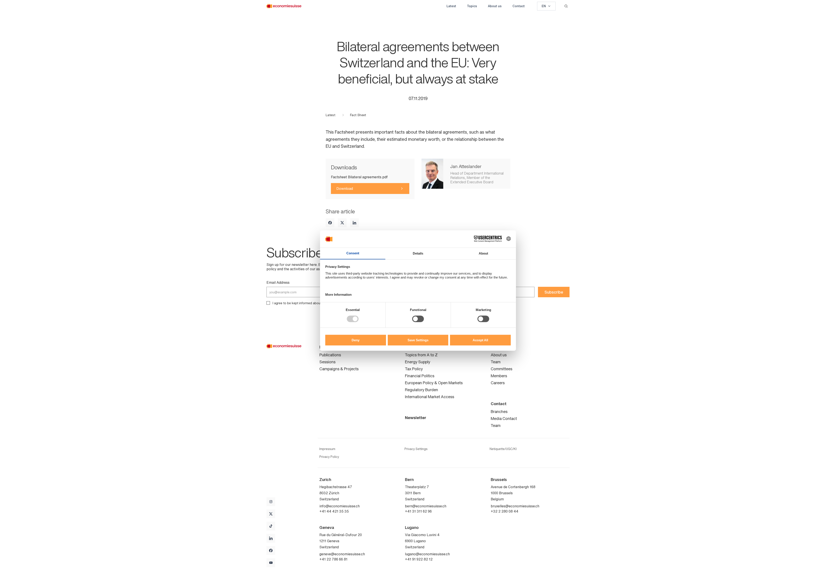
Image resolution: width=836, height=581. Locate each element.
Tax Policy (414, 369)
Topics (472, 6)
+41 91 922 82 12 (419, 559)
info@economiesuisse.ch (339, 506)
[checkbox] (268, 303)
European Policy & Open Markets (434, 383)
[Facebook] (330, 222)
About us (495, 6)
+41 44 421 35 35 (334, 511)
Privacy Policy (329, 457)
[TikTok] (270, 526)
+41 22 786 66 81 (333, 559)
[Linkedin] (354, 222)
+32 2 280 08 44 (504, 511)
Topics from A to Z (421, 355)
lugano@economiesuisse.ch (427, 554)
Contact (518, 6)
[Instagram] (270, 501)
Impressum (327, 449)
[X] (342, 222)
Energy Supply (417, 362)
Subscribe (553, 292)
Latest (451, 6)
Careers (498, 383)
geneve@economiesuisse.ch (342, 554)
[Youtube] (270, 562)
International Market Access (429, 396)
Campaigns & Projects (339, 369)
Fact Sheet (358, 115)
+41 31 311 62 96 (418, 511)
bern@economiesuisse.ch (425, 506)
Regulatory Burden (421, 389)
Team (496, 362)
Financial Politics (419, 376)
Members (499, 376)
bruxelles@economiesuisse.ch (515, 506)
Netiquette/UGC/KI (503, 449)
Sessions (327, 362)
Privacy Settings (416, 449)
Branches (499, 411)
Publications (330, 355)
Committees (501, 369)
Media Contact (504, 418)
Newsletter (415, 417)
